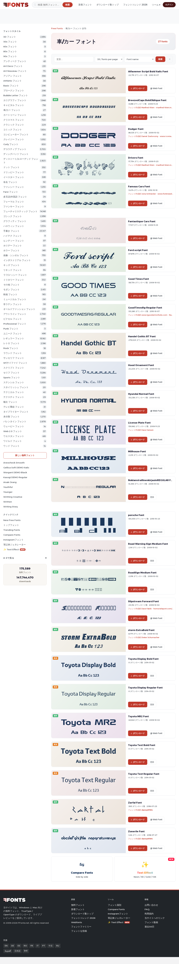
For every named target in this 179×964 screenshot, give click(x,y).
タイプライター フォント (16, 411)
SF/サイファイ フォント (15, 363)
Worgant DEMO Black (15, 472)
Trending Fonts (11, 530)
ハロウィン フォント (13, 226)
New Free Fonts (12, 520)
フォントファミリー (81, 926)
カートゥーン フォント (14, 115)
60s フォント (10, 46)
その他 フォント (11, 284)
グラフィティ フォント (14, 221)
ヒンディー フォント (13, 240)
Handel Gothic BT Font (142, 336)
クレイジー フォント (13, 139)
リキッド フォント (12, 270)
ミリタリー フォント (13, 279)
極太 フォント (10, 402)
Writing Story (10, 506)
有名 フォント (10, 182)
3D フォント (9, 36)
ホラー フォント (11, 250)
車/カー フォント (11, 110)
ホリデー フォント (12, 245)
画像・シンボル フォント (16, 255)
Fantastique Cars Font (141, 221)
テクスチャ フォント (13, 397)
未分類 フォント (11, 416)
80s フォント (10, 51)
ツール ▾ (156, 4)
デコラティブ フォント (14, 149)
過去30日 (149, 926)
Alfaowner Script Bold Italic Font (148, 71)
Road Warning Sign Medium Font (148, 543)
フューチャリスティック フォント (20, 211)
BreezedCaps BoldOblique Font (147, 100)
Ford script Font (138, 250)
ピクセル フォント (12, 319)
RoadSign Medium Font (142, 572)
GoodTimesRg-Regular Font (145, 307)
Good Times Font (138, 279)
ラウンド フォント (12, 353)
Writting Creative (12, 497)
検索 (160, 59)
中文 (51, 945)
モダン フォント (11, 289)
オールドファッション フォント (19, 309)
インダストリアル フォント (17, 260)
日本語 (17, 951)
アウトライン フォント (14, 314)
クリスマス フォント (13, 120)
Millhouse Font (137, 451)
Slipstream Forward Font (143, 601)
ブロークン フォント (13, 90)
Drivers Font (135, 157)
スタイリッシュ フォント (16, 387)
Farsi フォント (10, 192)
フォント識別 (114, 905)
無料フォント (78, 905)
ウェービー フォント (13, 426)
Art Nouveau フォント (15, 71)
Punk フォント (10, 328)
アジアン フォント (12, 76)
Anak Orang (10, 482)
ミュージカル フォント (14, 299)
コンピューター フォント (16, 134)
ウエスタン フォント (13, 436)
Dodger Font (135, 129)
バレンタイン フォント (14, 421)
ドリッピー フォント (13, 172)
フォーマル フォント (13, 201)
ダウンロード (139, 88)
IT (38, 945)
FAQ (147, 909)
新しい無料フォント (25, 455)
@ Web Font (156, 88)
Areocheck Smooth (14, 462)
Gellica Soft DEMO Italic (16, 467)
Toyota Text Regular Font (143, 773)
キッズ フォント (11, 265)
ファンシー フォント (13, 187)
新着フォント (85, 4)
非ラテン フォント (12, 304)
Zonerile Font (136, 831)
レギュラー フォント (13, 338)
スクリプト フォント (13, 367)
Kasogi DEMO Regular (15, 477)
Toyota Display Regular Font (145, 687)
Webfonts (76, 922)
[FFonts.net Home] (16, 5)
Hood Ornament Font (141, 365)
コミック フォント (12, 129)
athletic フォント (12, 80)
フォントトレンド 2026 (135, 4)
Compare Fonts (11, 535)
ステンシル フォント (13, 382)
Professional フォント (14, 323)
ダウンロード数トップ (107, 4)
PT (43, 945)
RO (25, 945)
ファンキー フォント (13, 206)
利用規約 (149, 913)
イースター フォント (13, 177)
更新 (152, 497)
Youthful (8, 487)
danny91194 (147, 810)
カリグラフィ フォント (14, 100)
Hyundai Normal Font (141, 394)
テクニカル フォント (13, 392)
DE (12, 945)
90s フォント (10, 56)
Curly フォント (10, 144)
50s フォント (10, 41)
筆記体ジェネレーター (14, 544)
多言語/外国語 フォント (15, 196)
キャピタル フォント (13, 105)
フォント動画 (151, 922)
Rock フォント (10, 348)
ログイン (169, 4)
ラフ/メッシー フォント (15, 275)
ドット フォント (11, 167)
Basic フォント (11, 85)
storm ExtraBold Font (141, 630)
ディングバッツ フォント (16, 154)
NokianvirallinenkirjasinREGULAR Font (151, 480)
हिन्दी (25, 951)
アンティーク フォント (14, 61)
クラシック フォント (13, 124)
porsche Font (136, 515)
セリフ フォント (11, 372)
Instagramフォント (13, 539)
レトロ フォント (11, 343)
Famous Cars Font (139, 186)
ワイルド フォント (12, 441)
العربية (8, 951)
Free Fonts (57, 28)
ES (19, 945)
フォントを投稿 (79, 931)
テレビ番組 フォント (13, 407)
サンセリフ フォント (13, 358)
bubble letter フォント (15, 95)
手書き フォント (11, 231)
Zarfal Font (135, 802)
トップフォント (11, 525)
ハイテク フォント (12, 236)
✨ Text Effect (14, 549)
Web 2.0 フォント (12, 431)
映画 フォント (10, 294)
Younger (7, 492)
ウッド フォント (11, 446)
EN (6, 945)
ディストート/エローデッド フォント (20, 161)
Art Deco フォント (13, 66)
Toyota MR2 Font (138, 716)
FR (31, 945)
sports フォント (11, 377)
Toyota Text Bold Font (141, 745)
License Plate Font (139, 422)
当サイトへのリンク (155, 918)
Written (7, 501)
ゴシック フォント (12, 216)
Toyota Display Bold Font (143, 658)
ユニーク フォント (12, 333)
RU (57, 945)
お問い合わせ (151, 905)
